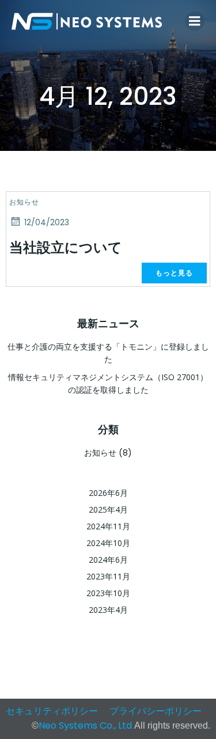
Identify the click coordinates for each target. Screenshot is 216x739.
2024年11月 (108, 526)
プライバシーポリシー (155, 711)
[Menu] (194, 21)
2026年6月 (108, 492)
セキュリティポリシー (52, 711)
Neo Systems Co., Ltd (86, 725)
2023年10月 (108, 593)
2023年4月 (108, 609)
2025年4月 (108, 509)
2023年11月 (108, 576)
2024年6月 (108, 559)
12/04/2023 (46, 222)
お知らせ (24, 202)
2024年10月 (108, 542)
